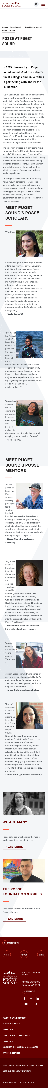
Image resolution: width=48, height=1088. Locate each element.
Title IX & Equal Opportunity (16, 1035)
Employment (8, 1041)
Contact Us (30, 991)
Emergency (8, 1029)
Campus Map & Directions (15, 1017)
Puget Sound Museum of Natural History (23, 1065)
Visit (6, 954)
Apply (24, 954)
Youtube (26, 1004)
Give (41, 954)
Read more (14, 847)
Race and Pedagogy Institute (17, 1071)
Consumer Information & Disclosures (20, 1047)
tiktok (36, 1004)
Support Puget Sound (11, 27)
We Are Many (15, 822)
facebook (24, 998)
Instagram (31, 998)
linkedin (38, 998)
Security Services (11, 1023)
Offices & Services (11, 1052)
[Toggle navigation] (43, 4)
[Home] (10, 977)
